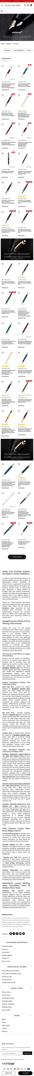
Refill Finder (5, 1025)
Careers (4, 1028)
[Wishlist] (25, 5)
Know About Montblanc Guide (11, 973)
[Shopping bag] (28, 5)
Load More (17, 557)
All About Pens (6, 979)
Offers (4, 1022)
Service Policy (6, 995)
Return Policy (6, 1010)
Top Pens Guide (7, 976)
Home (3, 43)
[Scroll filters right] (32, 50)
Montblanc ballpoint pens (11, 667)
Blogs (3, 1019)
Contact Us (5, 958)
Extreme (7, 50)
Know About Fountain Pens (10, 970)
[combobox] (17, 11)
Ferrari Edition (19, 50)
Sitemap (4, 1031)
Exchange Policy (7, 1001)
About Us (5, 949)
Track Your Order (7, 946)
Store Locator (6, 961)
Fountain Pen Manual (8, 982)
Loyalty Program (7, 955)
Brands (9, 43)
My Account (5, 952)
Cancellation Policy (8, 998)
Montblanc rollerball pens (21, 688)
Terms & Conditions (8, 1004)
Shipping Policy (7, 1007)
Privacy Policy (6, 992)
